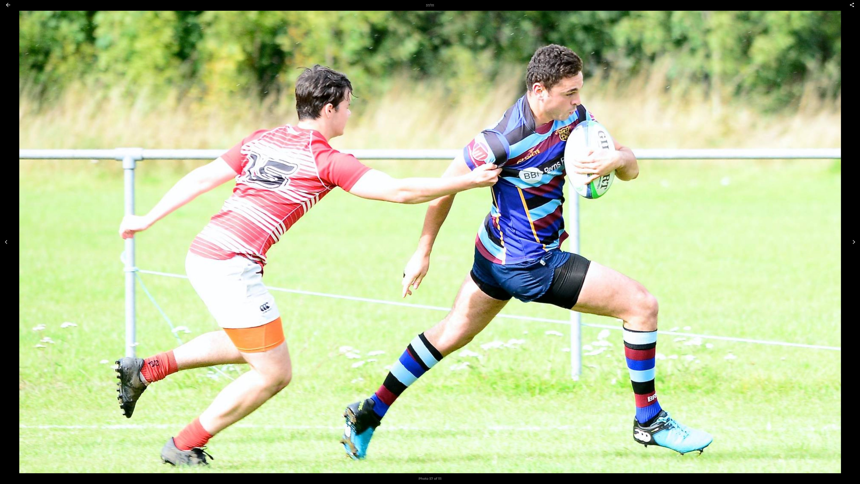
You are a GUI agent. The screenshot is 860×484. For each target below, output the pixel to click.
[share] (852, 5)
